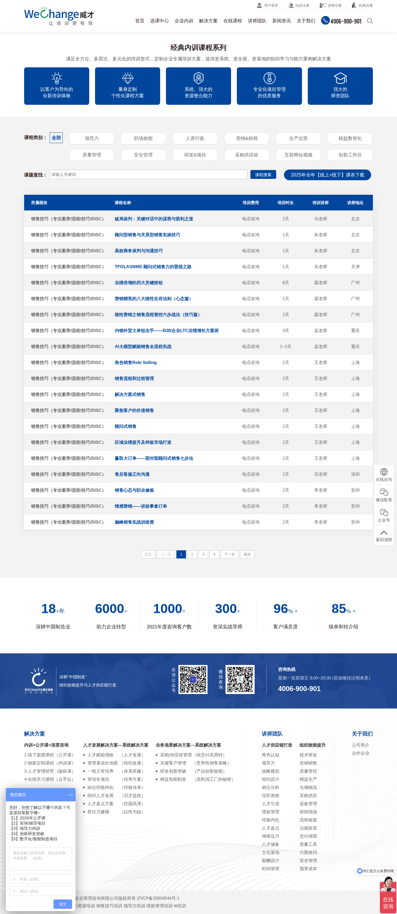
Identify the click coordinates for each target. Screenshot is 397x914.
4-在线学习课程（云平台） (50, 779)
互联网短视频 (298, 154)
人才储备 (270, 844)
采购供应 (308, 795)
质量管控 (308, 771)
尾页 (247, 554)
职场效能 (143, 138)
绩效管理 (270, 811)
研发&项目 (195, 154)
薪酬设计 (270, 860)
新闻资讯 (281, 20)
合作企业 (360, 753)
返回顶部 (384, 539)
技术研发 (308, 754)
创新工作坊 (350, 154)
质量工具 (308, 844)
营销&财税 (247, 138)
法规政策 (308, 827)
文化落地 (270, 852)
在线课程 (232, 20)
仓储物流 (308, 787)
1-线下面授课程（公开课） (50, 754)
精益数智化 (350, 138)
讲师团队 (257, 20)
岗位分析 (270, 787)
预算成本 (308, 868)
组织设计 (270, 779)
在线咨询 (384, 479)
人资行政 (195, 138)
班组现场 (308, 811)
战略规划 (270, 771)
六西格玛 (308, 852)
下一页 (229, 554)
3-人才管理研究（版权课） (50, 771)
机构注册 (366, 5)
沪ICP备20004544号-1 (158, 898)
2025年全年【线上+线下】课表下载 (327, 174)
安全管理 (143, 154)
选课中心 (159, 20)
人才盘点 (270, 827)
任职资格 (270, 795)
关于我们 (306, 20)
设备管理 (308, 803)
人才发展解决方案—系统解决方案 (116, 744)
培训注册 (302, 5)
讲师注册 (335, 5)
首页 (139, 20)
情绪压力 (270, 836)
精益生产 (308, 779)
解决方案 (208, 20)
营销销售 (308, 762)
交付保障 (308, 836)
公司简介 (360, 744)
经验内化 (270, 819)
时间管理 (270, 868)
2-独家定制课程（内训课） (50, 762)
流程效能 (308, 819)
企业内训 (184, 20)
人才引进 (270, 803)
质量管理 (92, 154)
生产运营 (298, 138)
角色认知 (270, 754)
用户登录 (271, 5)
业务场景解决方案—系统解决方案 (188, 744)
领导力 (92, 138)
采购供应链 (246, 154)
